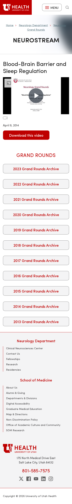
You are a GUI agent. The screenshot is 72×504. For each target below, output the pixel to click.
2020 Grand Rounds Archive (36, 214)
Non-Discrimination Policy (22, 419)
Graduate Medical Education (24, 409)
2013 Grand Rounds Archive (36, 321)
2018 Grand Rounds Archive (36, 245)
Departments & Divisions (21, 398)
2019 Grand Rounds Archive (36, 229)
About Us (11, 387)
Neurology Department (33, 25)
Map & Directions (17, 414)
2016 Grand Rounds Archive (36, 275)
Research (12, 364)
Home (9, 25)
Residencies (13, 369)
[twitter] (21, 479)
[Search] (67, 7)
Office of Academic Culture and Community (33, 425)
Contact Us (13, 353)
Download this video (26, 135)
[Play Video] (36, 95)
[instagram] (51, 479)
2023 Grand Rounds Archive (36, 168)
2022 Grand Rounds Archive (36, 183)
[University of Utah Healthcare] (36, 448)
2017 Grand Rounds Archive (36, 260)
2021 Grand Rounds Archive (36, 199)
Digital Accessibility (18, 403)
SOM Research (15, 430)
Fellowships (13, 359)
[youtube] (36, 479)
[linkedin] (43, 479)
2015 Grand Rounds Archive (36, 290)
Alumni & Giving (15, 393)
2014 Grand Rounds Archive (36, 306)
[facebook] (28, 479)
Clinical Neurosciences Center (24, 348)
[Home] (16, 7)
